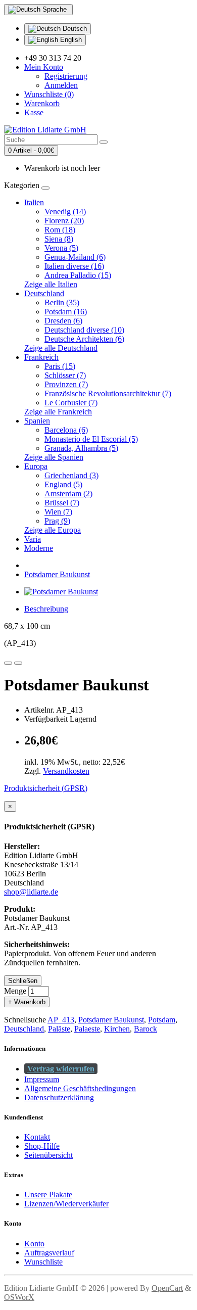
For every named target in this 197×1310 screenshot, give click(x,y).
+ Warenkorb (26, 1002)
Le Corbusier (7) (70, 402)
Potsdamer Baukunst (57, 574)
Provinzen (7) (66, 384)
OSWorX (19, 1297)
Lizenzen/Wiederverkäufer (66, 1203)
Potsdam (161, 1019)
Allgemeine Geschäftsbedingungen (80, 1088)
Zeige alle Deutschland (60, 348)
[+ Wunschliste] (8, 663)
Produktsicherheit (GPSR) (45, 788)
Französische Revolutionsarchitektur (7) (107, 393)
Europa (35, 466)
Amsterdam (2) (68, 493)
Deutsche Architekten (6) (84, 339)
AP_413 (60, 1019)
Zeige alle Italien (50, 284)
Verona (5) (61, 248)
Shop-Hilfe (42, 1146)
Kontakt (37, 1137)
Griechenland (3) (71, 475)
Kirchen (117, 1028)
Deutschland (44, 293)
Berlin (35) (61, 302)
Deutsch (74, 28)
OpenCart (167, 1288)
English (70, 39)
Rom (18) (59, 229)
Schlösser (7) (65, 375)
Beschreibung (46, 608)
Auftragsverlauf (49, 1252)
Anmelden (61, 85)
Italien (34, 202)
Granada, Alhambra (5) (81, 448)
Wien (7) (58, 511)
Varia (32, 539)
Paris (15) (59, 366)
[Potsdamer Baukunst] (61, 591)
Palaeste (87, 1028)
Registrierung (65, 76)
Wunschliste (43, 1261)
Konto (34, 1243)
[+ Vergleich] (18, 663)
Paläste (59, 1028)
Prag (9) (57, 521)
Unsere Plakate (48, 1194)
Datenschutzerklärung (59, 1097)
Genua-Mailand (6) (75, 257)
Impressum (41, 1079)
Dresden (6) (63, 320)
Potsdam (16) (65, 311)
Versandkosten (66, 771)
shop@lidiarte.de (31, 891)
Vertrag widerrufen (60, 1068)
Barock (145, 1028)
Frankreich (41, 357)
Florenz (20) (64, 220)
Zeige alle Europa (52, 530)
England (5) (63, 484)
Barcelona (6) (66, 430)
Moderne (38, 548)
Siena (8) (58, 239)
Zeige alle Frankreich (58, 411)
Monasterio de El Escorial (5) (91, 439)
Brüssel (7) (61, 502)
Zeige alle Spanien (53, 457)
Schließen (22, 981)
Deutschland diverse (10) (84, 329)
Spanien (37, 420)
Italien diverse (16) (74, 266)
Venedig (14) (65, 211)
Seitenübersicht (48, 1155)
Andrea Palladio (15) (77, 275)
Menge (15, 991)
